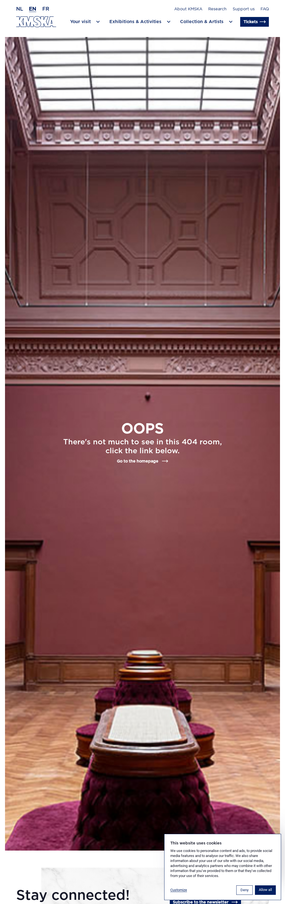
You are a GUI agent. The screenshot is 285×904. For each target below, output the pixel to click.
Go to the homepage (137, 461)
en (32, 9)
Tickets (251, 22)
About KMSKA (188, 9)
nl (19, 9)
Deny (244, 890)
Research (217, 9)
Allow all (265, 890)
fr (45, 9)
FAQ (265, 9)
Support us (244, 9)
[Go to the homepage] (36, 21)
